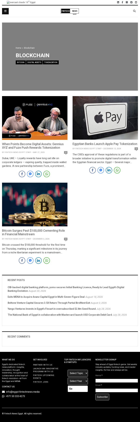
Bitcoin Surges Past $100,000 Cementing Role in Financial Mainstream (33, 232)
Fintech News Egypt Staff (18, 152)
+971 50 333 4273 (15, 396)
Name (98, 375)
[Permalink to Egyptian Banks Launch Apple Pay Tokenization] (105, 118)
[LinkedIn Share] (38, 174)
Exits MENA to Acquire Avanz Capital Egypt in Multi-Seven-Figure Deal (46, 297)
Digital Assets (34, 62)
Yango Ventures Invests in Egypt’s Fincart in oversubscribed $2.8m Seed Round (52, 309)
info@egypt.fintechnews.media (23, 392)
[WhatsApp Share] (46, 174)
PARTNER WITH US (42, 364)
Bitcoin (20, 62)
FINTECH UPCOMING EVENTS (43, 377)
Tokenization (50, 62)
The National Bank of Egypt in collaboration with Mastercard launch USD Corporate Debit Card (60, 315)
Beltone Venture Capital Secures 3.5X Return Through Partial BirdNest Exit (49, 303)
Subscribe (102, 397)
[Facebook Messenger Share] (30, 174)
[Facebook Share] (22, 174)
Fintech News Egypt (13, 413)
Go (70, 389)
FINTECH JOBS (40, 382)
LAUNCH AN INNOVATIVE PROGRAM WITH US (45, 370)
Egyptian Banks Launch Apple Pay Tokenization (105, 144)
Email (98, 385)
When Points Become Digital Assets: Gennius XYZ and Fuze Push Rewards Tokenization (33, 146)
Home (18, 48)
